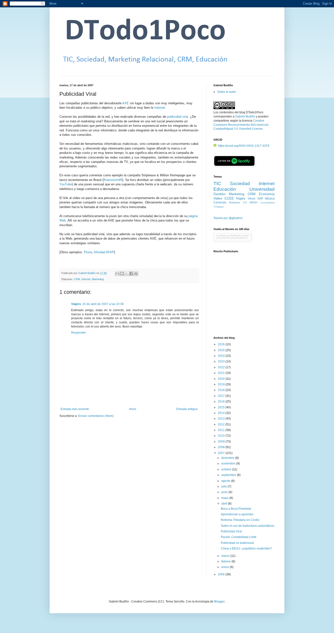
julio (224, 486)
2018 (221, 390)
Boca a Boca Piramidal (236, 508)
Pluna (88, 252)
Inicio (132, 409)
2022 (221, 367)
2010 (221, 435)
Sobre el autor (226, 92)
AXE (125, 103)
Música (270, 198)
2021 (221, 373)
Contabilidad (267, 202)
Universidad (262, 189)
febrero (226, 561)
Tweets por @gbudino (228, 218)
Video (217, 198)
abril (224, 503)
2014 (221, 413)
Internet (159, 107)
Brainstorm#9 (112, 180)
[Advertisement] (244, 297)
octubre (226, 469)
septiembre (229, 475)
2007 (221, 453)
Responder (78, 332)
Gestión (219, 194)
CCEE (229, 198)
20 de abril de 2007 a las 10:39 (103, 304)
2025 (221, 350)
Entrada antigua (187, 409)
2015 (221, 407)
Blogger (219, 601)
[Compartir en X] (126, 273)
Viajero (76, 304)
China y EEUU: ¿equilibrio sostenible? (246, 548)
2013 (221, 418)
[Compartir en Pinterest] (136, 273)
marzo (225, 556)
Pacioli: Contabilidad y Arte (238, 537)
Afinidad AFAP (104, 252)
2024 (221, 356)
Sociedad (240, 183)
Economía (267, 194)
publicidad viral (177, 116)
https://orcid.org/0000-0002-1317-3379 (243, 146)
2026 (221, 344)
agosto (226, 481)
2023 (221, 361)
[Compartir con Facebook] (131, 273)
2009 (221, 441)
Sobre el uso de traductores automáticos (247, 526)
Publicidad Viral (231, 531)
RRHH (253, 202)
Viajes (240, 198)
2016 (221, 401)
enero (225, 567)
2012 (221, 424)
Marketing (98, 279)
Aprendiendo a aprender (237, 514)
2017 (221, 396)
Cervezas (219, 202)
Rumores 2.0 (238, 202)
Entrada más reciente (75, 409)
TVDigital (218, 206)
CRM (77, 279)
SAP (260, 198)
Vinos (251, 198)
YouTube (65, 184)
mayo (225, 498)
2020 (221, 378)
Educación (224, 189)
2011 (221, 430)
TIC (217, 183)
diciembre (228, 458)
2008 (221, 447)
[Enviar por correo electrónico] (117, 273)
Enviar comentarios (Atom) (95, 416)
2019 (221, 384)
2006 (221, 574)
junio (225, 492)
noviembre (228, 463)
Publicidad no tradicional (237, 543)
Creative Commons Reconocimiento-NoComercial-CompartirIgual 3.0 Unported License (241, 125)
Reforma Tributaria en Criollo (240, 520)
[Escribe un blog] (122, 273)
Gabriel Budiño (87, 273)
